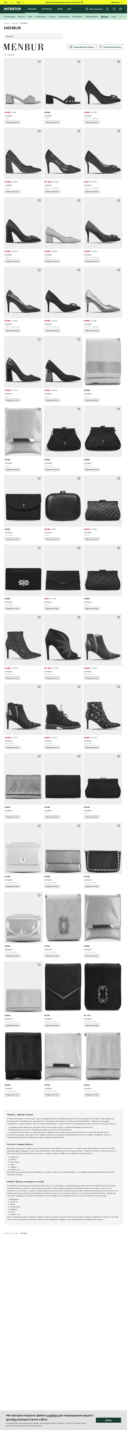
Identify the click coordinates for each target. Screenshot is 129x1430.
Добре (108, 1420)
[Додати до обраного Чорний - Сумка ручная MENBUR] (118, 825)
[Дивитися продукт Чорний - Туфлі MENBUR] (23, 153)
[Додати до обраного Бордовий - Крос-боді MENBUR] (118, 409)
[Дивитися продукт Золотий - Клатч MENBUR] (23, 431)
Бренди (15, 23)
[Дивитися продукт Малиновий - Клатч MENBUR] (102, 501)
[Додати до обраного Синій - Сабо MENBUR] (78, 61)
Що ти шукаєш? (96, 9)
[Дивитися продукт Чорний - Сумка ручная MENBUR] (102, 848)
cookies (51, 1415)
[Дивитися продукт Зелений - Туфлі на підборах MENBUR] (102, 153)
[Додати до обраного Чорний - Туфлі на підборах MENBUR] (78, 131)
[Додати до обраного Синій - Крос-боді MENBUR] (39, 478)
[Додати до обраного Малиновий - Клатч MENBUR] (118, 478)
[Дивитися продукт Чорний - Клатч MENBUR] (63, 501)
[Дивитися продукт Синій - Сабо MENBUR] (63, 84)
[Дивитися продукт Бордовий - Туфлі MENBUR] (23, 362)
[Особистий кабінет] (107, 8)
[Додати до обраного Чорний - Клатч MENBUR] (78, 478)
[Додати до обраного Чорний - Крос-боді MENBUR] (78, 409)
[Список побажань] (114, 8)
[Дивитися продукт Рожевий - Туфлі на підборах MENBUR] (102, 223)
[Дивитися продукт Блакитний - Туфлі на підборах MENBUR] (102, 84)
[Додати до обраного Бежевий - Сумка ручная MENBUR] (78, 825)
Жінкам (9, 36)
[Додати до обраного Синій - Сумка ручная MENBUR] (39, 825)
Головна (7, 23)
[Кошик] (120, 8)
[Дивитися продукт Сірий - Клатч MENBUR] (23, 779)
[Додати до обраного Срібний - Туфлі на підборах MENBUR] (118, 270)
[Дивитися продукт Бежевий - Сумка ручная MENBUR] (63, 848)
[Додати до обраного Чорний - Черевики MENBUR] (78, 687)
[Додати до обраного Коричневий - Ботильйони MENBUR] (118, 617)
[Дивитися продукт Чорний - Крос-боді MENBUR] (63, 431)
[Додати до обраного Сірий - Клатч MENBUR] (39, 756)
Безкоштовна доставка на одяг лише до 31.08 (64, 2)
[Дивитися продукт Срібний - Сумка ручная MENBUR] (23, 918)
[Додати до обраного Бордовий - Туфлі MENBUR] (39, 339)
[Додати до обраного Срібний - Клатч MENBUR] (118, 339)
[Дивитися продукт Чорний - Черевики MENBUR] (63, 709)
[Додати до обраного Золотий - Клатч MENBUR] (39, 409)
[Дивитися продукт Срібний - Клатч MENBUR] (102, 362)
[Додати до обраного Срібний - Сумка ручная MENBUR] (39, 895)
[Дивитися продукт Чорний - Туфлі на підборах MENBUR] (63, 153)
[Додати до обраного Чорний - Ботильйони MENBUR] (39, 617)
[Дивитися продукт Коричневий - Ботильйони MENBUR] (102, 640)
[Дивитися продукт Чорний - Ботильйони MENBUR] (23, 640)
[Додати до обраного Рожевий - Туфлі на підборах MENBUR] (118, 200)
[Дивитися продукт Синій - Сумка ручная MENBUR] (23, 848)
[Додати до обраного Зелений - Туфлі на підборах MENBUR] (118, 131)
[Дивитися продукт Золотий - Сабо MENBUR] (23, 84)
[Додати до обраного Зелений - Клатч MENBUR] (118, 548)
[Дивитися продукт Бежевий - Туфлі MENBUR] (63, 223)
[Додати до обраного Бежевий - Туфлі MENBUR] (78, 200)
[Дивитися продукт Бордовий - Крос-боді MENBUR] (102, 431)
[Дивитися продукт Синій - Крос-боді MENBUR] (23, 501)
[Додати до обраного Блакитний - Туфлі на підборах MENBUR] (118, 61)
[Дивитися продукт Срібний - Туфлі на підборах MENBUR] (102, 292)
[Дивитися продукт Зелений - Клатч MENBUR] (102, 570)
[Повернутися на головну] (12, 9)
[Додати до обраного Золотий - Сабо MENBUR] (39, 61)
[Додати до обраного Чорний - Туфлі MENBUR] (39, 131)
